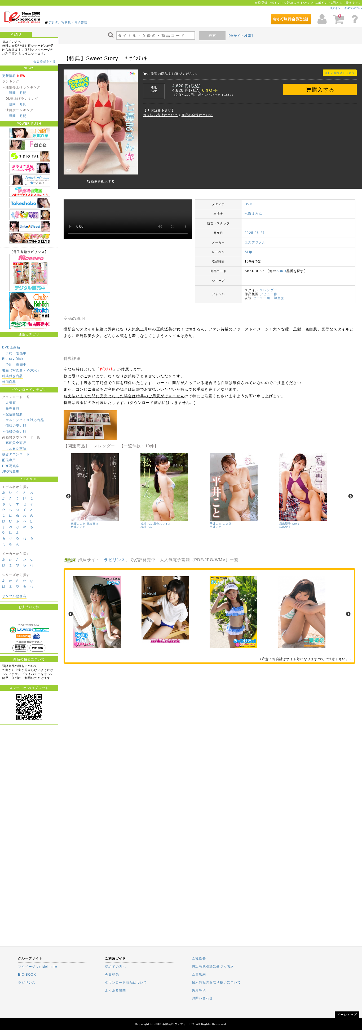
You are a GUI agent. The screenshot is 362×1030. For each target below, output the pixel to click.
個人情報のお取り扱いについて (216, 982)
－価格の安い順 (14, 425)
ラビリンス (114, 559)
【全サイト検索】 (241, 36)
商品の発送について (197, 115)
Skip (248, 252)
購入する (323, 90)
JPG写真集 (11, 471)
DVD (249, 204)
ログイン (335, 8)
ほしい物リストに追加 (340, 72)
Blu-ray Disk (12, 359)
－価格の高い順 (14, 431)
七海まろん (253, 214)
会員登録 (112, 974)
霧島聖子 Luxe (289, 523)
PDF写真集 (11, 466)
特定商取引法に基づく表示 (213, 966)
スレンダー (268, 290)
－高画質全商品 (14, 443)
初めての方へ (353, 8)
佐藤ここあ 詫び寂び (85, 523)
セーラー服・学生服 (268, 298)
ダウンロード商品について (126, 982)
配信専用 (9, 460)
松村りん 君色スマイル (155, 523)
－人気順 (9, 403)
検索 (212, 35)
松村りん (146, 526)
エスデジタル (255, 242)
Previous (68, 496)
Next (350, 496)
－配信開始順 (12, 414)
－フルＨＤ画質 (14, 449)
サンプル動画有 (14, 596)
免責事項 (199, 990)
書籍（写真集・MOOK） (21, 370)
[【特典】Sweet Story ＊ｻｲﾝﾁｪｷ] (90, 439)
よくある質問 (115, 990)
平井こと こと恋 (221, 523)
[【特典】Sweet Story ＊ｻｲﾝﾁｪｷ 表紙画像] (101, 122)
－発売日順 (11, 409)
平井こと (216, 526)
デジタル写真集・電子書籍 (67, 22)
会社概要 (199, 958)
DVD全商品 (11, 347)
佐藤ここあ (78, 526)
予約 (9, 353)
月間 (23, 93)
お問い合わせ (202, 998)
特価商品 (9, 382)
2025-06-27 (255, 233)
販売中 (21, 353)
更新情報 (9, 76)
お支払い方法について (160, 115)
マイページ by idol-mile (37, 966)
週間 (12, 93)
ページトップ (347, 1014)
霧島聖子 (285, 526)
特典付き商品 (12, 376)
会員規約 (199, 974)
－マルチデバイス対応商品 (23, 420)
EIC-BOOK (27, 974)
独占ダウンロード (16, 454)
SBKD (281, 271)
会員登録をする (44, 61)
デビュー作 (268, 294)
